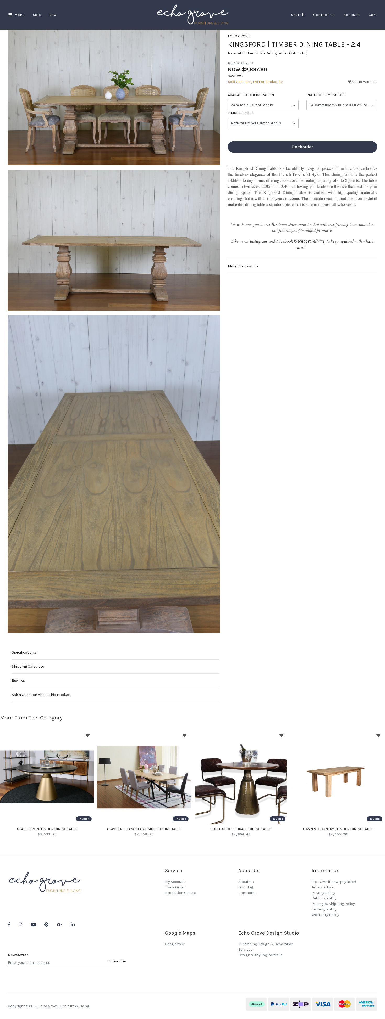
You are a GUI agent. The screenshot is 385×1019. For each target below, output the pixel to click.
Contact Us (248, 893)
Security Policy (324, 909)
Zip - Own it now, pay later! (334, 882)
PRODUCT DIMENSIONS (326, 95)
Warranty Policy (325, 915)
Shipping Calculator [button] (29, 666)
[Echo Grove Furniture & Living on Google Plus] (59, 925)
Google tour (175, 944)
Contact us (324, 15)
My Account (175, 882)
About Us (246, 882)
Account (352, 15)
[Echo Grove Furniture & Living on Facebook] (9, 925)
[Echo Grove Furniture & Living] (192, 14)
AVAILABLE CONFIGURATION (251, 95)
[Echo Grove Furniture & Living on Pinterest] (46, 925)
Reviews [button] (18, 680)
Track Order (175, 887)
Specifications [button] (24, 652)
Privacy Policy (323, 893)
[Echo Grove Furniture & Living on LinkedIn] (73, 925)
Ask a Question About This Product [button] (41, 695)
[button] (362, 82)
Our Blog (245, 887)
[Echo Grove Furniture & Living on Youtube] (33, 925)
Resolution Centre (180, 893)
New (53, 15)
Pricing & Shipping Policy (333, 904)
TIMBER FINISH (240, 113)
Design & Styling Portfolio (260, 955)
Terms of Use (322, 887)
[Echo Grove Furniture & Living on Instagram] (21, 925)
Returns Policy (324, 898)
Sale (37, 15)
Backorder (302, 147)
